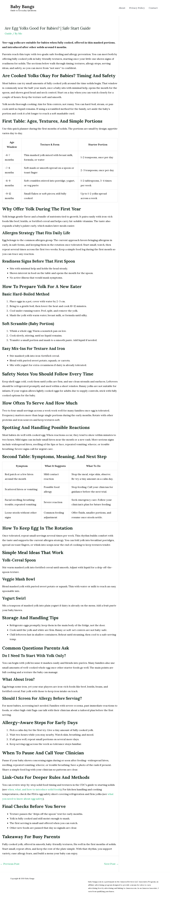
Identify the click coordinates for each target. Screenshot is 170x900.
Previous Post (9, 863)
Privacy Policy (137, 7)
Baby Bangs (22, 6)
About (122, 7)
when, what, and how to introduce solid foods (34, 789)
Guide (8, 33)
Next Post (111, 863)
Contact (153, 7)
